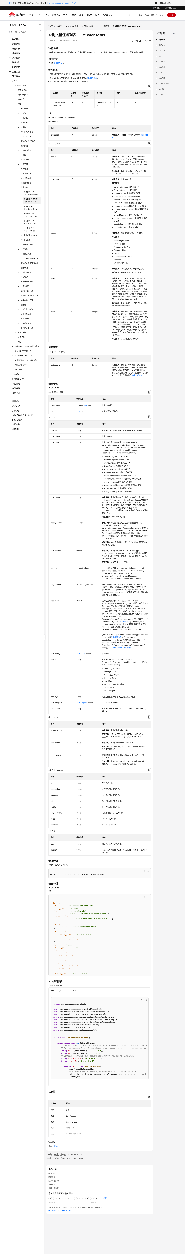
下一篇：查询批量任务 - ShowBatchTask (64, 1158)
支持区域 (16, 424)
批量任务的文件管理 (31, 235)
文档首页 (49, 26)
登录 (162, 15)
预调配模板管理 (27, 282)
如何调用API (23, 95)
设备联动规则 (26, 150)
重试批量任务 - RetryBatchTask (30, 222)
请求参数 (162, 62)
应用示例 (21, 337)
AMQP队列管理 (27, 132)
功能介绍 (162, 40)
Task (85, 405)
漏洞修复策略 (53, 1181)
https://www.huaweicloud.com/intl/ (61, 3)
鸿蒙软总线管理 (27, 300)
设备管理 (24, 113)
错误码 (161, 95)
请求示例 (162, 73)
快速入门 (16, 62)
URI (160, 56)
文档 (140, 15)
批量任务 (24, 187)
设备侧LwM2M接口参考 (24, 356)
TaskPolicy (80, 654)
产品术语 (16, 406)
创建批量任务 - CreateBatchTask (31, 193)
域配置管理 (25, 319)
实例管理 (24, 169)
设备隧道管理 (26, 254)
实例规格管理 (26, 173)
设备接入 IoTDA (62, 26)
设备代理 (24, 268)
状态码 (161, 89)
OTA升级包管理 (27, 245)
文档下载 (16, 392)
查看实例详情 (136, 375)
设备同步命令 (125, 622)
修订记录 (18, 369)
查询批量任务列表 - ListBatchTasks (31, 200)
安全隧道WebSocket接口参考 (26, 360)
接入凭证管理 (26, 136)
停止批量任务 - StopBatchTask (30, 229)
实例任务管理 (26, 178)
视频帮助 (16, 388)
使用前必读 (22, 90)
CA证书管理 (25, 240)
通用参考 (16, 401)
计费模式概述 (53, 1188)
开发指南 (16, 76)
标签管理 (24, 164)
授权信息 (162, 51)
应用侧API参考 (20, 85)
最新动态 (16, 39)
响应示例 (162, 78)
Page (78, 411)
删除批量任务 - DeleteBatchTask (31, 215)
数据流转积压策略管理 (29, 258)
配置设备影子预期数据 (122, 648)
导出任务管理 (26, 314)
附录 (19, 342)
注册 (171, 15)
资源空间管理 (26, 183)
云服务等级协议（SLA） (23, 415)
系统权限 (16, 429)
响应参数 (162, 67)
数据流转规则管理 (28, 141)
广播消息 (24, 249)
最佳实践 (16, 71)
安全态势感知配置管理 (29, 295)
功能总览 (16, 44)
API (19, 104)
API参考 (15, 81)
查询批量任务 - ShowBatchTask (30, 207)
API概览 (21, 99)
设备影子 (24, 155)
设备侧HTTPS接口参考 (24, 351)
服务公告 (16, 48)
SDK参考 (16, 374)
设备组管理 (25, 160)
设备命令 (24, 122)
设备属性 (24, 127)
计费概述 (51, 1184)
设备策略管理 (26, 272)
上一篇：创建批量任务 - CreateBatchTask (65, 1154)
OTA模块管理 (26, 323)
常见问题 (16, 383)
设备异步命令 (116, 637)
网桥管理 (24, 277)
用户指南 (16, 67)
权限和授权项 (92, 78)
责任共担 (16, 410)
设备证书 (24, 305)
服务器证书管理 (27, 328)
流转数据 (24, 146)
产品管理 (24, 109)
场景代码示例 (18, 379)
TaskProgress (81, 703)
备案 (147, 15)
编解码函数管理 (27, 291)
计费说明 (16, 53)
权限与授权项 (23, 332)
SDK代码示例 (164, 84)
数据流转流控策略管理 (29, 263)
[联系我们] (135, 15)
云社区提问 (66, 1211)
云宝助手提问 (53, 1211)
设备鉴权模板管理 (28, 309)
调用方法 (162, 45)
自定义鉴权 (25, 286)
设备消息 (24, 118)
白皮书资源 (17, 420)
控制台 (154, 15)
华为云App (171, 8)
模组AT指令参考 (21, 365)
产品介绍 (16, 58)
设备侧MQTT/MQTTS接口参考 (27, 346)
